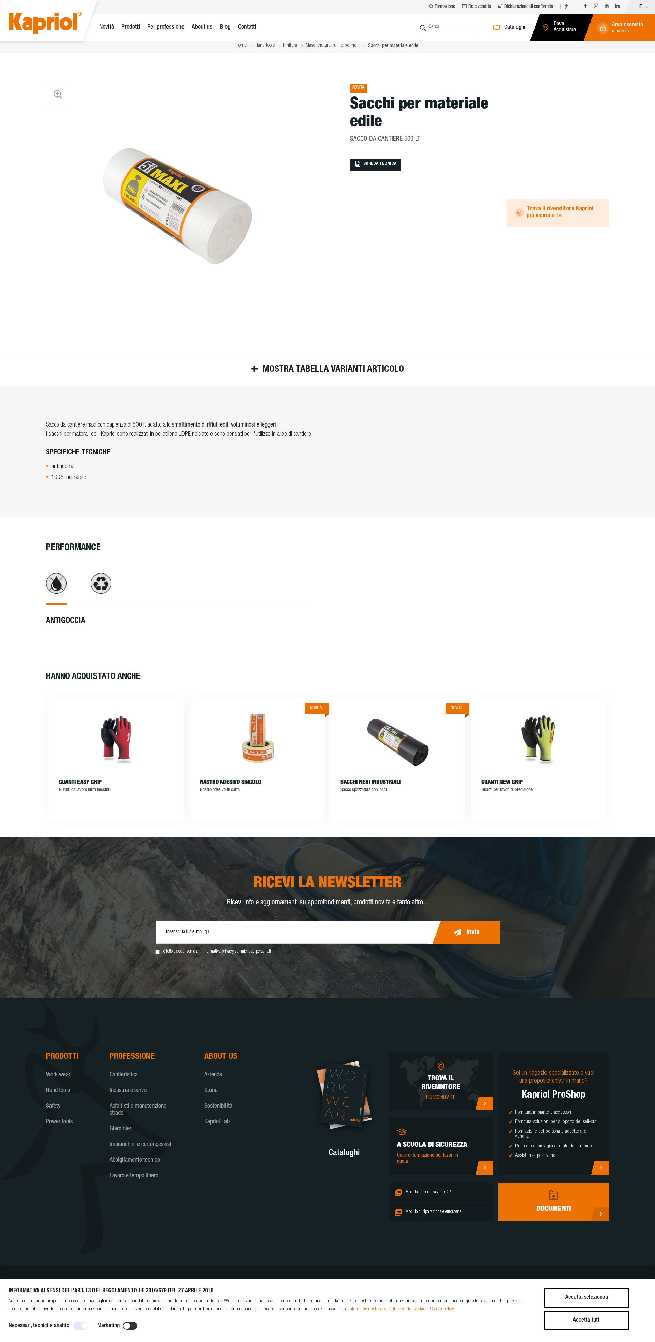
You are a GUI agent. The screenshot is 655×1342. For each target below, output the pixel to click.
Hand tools (58, 1091)
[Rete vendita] (484, 1103)
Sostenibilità (218, 1106)
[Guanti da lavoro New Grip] (538, 738)
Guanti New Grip (502, 783)
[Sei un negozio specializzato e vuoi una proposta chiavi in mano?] (600, 1168)
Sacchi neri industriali (370, 783)
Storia (211, 1091)
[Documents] (600, 1214)
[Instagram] (596, 7)
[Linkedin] (617, 7)
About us (202, 27)
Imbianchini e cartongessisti (141, 1145)
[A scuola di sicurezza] (484, 1168)
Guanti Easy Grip (80, 783)
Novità (106, 27)
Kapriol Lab (217, 1122)
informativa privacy (218, 951)
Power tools (59, 1122)
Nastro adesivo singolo (230, 783)
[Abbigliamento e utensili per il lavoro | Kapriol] (55, 24)
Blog (225, 27)
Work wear (58, 1075)
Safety (53, 1106)
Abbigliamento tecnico (135, 1160)
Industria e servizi (129, 1091)
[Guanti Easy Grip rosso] (116, 738)
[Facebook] (585, 7)
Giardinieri (121, 1129)
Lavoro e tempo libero (134, 1176)
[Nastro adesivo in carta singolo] (257, 738)
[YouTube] (607, 7)
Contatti (247, 27)
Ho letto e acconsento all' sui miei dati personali (216, 951)
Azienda (213, 1075)
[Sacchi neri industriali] (397, 738)
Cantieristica (124, 1075)
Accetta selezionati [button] (586, 1297)
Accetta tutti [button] (587, 1320)
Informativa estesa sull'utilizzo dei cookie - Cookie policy (401, 1309)
